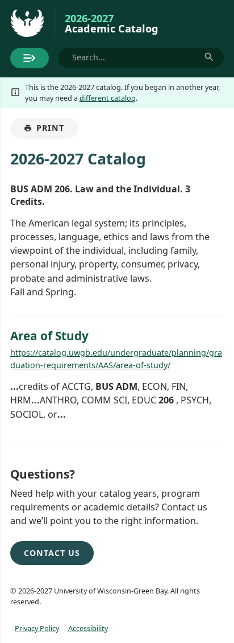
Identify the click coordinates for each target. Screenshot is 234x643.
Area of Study (49, 336)
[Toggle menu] (29, 58)
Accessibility (88, 628)
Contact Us (52, 552)
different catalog (108, 98)
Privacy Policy (37, 628)
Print (57, 130)
